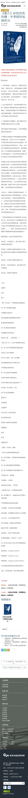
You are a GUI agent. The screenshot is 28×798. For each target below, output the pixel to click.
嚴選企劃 (5, 691)
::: (3, 752)
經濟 (25, 27)
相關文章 (4, 629)
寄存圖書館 (5, 733)
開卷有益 (5, 704)
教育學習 (4, 714)
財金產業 (4, 718)
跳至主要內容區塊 (4, 0)
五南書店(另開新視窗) (8, 731)
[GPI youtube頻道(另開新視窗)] (9, 787)
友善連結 (4, 746)
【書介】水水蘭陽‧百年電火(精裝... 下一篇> (14, 667)
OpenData (12, 742)
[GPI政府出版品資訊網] (11, 6)
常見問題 (4, 742)
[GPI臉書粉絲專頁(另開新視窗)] (5, 787)
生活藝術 (4, 710)
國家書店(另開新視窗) (8, 729)
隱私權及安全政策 (15, 2)
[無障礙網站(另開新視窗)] (6, 791)
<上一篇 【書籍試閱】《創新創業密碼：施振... (14, 662)
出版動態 (5, 680)
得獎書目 (11, 744)
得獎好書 (4, 695)
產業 (23, 27)
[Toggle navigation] (25, 5)
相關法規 (4, 744)
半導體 (21, 23)
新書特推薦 (5, 686)
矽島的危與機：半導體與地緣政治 (8, 619)
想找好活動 (5, 684)
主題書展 (4, 697)
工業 (18, 23)
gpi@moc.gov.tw (13, 773)
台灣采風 (4, 708)
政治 (18, 25)
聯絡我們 (23, 2)
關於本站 (8, 2)
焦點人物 (4, 699)
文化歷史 (4, 712)
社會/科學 (4, 716)
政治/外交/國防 (6, 720)
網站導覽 (3, 2)
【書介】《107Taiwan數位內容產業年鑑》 (15, 645)
